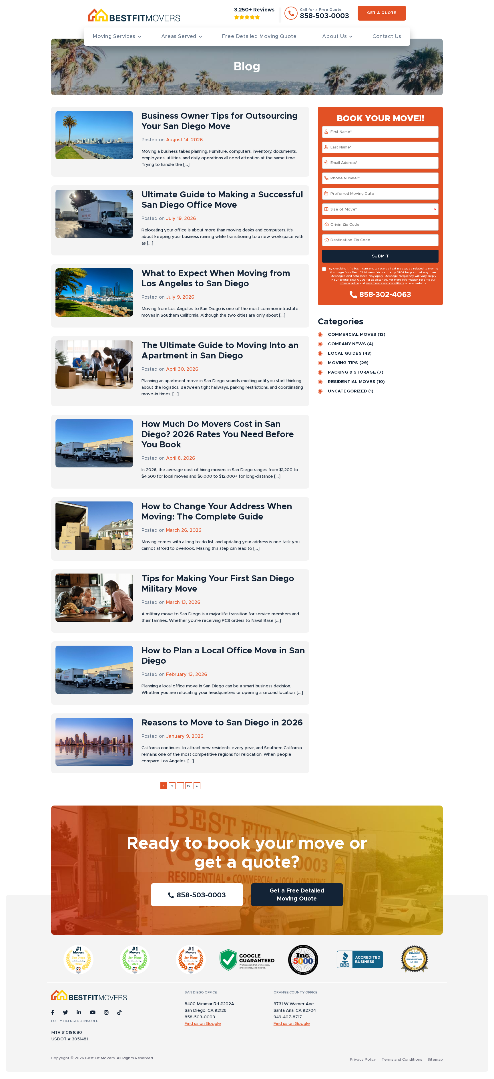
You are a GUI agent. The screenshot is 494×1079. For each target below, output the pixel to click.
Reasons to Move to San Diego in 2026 (222, 723)
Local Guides (344, 353)
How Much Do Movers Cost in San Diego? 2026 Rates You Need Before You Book (218, 434)
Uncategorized (347, 391)
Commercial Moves (352, 334)
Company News (347, 344)
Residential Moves (351, 382)
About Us (334, 36)
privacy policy (349, 283)
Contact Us (387, 36)
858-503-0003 (201, 895)
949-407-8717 (288, 1017)
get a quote (382, 13)
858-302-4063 (385, 294)
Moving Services (114, 36)
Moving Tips (343, 363)
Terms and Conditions (402, 1060)
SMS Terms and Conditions (385, 283)
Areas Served (178, 36)
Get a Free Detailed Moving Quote (297, 895)
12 (188, 786)
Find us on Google (203, 1024)
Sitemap (435, 1060)
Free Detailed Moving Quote (259, 36)
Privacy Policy (363, 1060)
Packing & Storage (352, 372)
